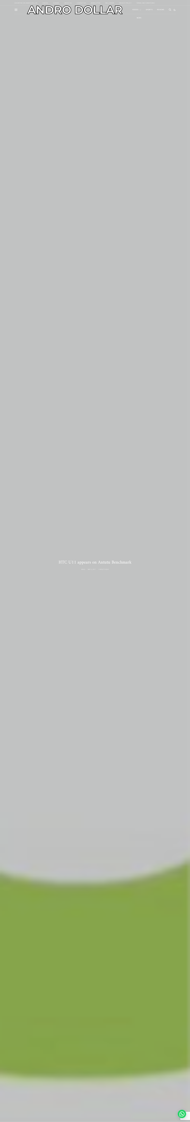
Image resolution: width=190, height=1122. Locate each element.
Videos (135, 10)
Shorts (149, 10)
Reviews (160, 10)
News (139, 18)
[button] (174, 10)
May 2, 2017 (92, 569)
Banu (83, 569)
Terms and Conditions (145, 3)
